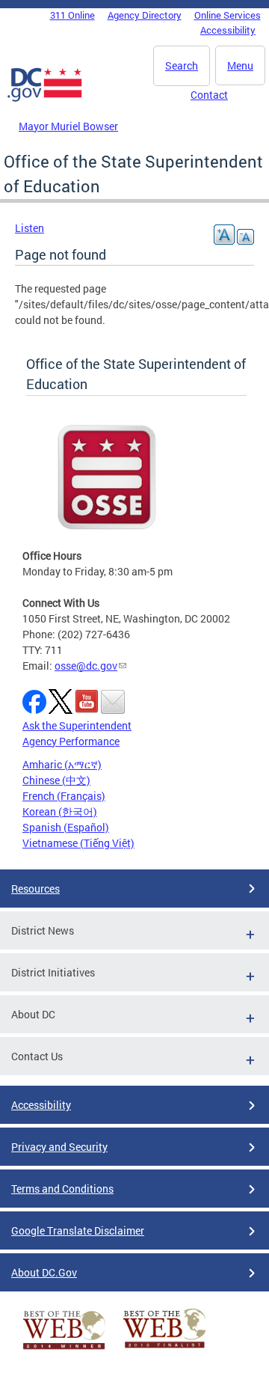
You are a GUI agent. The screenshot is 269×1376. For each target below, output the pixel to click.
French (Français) (63, 796)
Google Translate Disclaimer (77, 1230)
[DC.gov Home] (44, 99)
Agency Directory (145, 15)
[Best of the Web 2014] (64, 1349)
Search (181, 65)
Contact (209, 95)
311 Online (72, 15)
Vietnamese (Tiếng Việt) (78, 843)
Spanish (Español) (65, 827)
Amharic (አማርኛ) (62, 764)
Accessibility (228, 30)
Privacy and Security (59, 1147)
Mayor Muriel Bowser (68, 126)
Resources (35, 888)
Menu (240, 65)
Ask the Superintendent (77, 725)
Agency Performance (71, 741)
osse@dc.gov (86, 665)
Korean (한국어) (59, 811)
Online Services (227, 15)
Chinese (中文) (56, 780)
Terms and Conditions (62, 1188)
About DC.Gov (44, 1272)
